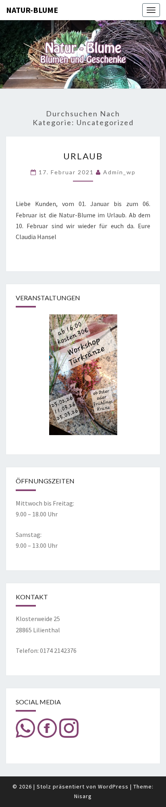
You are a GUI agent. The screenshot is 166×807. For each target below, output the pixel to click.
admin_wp (119, 172)
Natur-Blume (32, 10)
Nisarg (83, 796)
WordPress (113, 786)
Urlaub (83, 156)
